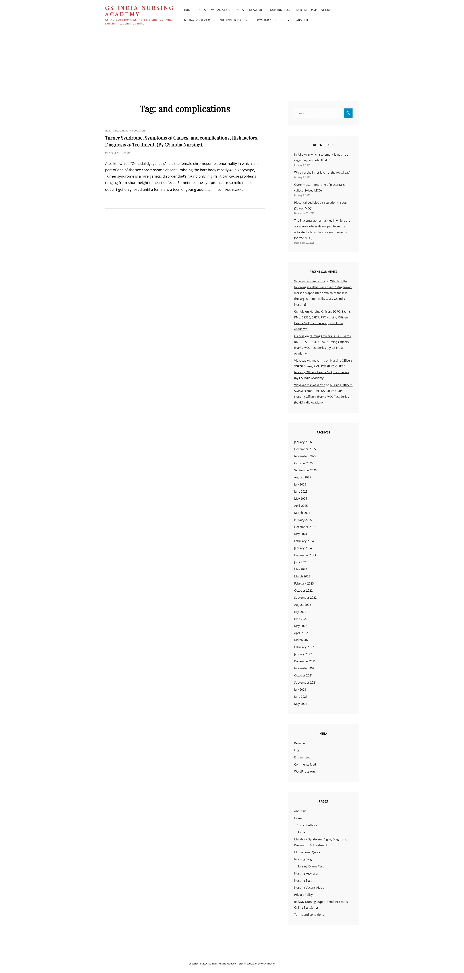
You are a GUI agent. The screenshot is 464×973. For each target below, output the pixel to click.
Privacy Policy (303, 895)
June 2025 (300, 491)
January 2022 (303, 654)
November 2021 (305, 668)
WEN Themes (268, 963)
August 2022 (302, 605)
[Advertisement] (232, 57)
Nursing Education (233, 20)
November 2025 (305, 456)
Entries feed (302, 757)
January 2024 (303, 548)
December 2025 (305, 449)
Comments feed (305, 764)
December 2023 (305, 555)
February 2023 (304, 583)
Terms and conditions (270, 20)
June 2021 (300, 697)
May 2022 (300, 626)
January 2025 (303, 520)
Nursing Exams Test (310, 866)
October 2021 (303, 675)
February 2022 (304, 647)
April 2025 (301, 506)
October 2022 (303, 591)
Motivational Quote (198, 20)
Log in (298, 750)
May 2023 (300, 569)
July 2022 (300, 612)
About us (302, 20)
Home (188, 10)
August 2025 (302, 477)
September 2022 (305, 598)
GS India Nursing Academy (139, 11)
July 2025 (300, 484)
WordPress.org (304, 772)
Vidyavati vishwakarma (309, 281)
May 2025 (300, 499)
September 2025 (305, 470)
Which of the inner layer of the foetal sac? (322, 172)
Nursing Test (303, 881)
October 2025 (303, 463)
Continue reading (234, 191)
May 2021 (300, 704)
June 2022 (300, 619)
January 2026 (303, 442)
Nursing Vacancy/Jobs (214, 10)
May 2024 (300, 534)
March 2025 (302, 513)
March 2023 (302, 576)
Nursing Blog (280, 10)
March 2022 (302, 640)
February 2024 (304, 541)
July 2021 (300, 690)
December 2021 (305, 661)
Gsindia (125, 153)
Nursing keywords (250, 10)
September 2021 (305, 682)
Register (299, 743)
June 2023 (300, 562)
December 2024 (305, 527)
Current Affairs (307, 825)
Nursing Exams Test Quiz (313, 10)
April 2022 (301, 633)
